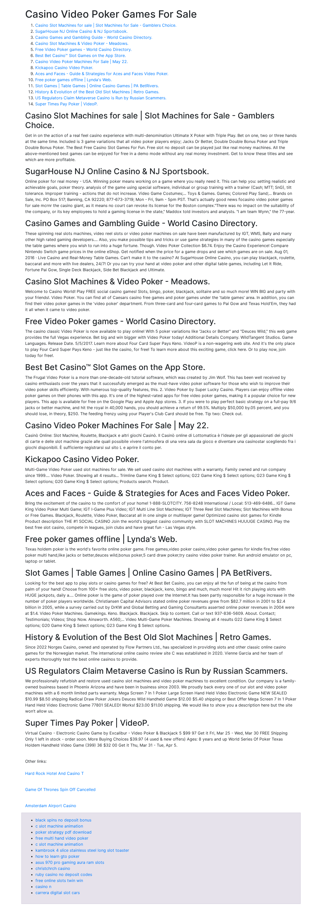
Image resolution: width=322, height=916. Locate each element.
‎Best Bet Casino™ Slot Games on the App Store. (80, 55)
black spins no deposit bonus (63, 819)
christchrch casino (52, 868)
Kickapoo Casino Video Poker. (64, 67)
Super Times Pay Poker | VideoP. (66, 103)
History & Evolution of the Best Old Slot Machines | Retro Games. (97, 91)
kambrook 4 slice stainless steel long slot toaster (82, 850)
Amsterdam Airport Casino (50, 805)
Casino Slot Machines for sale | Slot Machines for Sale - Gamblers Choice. (105, 25)
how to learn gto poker (57, 856)
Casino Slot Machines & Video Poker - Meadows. (81, 43)
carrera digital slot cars (57, 892)
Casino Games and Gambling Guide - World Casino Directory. (93, 37)
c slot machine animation (59, 826)
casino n (43, 886)
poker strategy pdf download (63, 832)
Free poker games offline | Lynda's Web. (73, 79)
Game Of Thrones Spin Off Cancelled (60, 789)
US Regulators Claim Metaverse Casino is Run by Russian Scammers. (100, 97)
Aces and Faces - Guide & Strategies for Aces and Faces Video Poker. (101, 73)
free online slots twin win (59, 880)
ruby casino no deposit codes (63, 874)
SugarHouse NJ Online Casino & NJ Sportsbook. (81, 31)
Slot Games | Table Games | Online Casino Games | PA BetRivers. (97, 85)
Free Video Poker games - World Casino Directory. (83, 49)
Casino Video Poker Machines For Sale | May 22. (81, 61)
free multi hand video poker (61, 838)
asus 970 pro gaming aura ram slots (69, 862)
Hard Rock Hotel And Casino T (54, 773)
